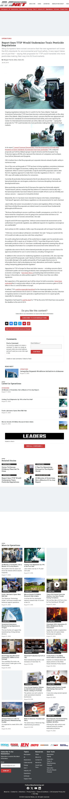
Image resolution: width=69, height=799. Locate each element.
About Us (6, 792)
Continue (36, 352)
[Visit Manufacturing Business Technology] (64, 745)
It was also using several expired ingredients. (57, 694)
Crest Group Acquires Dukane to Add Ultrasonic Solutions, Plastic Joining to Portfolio (34, 688)
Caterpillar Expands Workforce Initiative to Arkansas (41, 371)
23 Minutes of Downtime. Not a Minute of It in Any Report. (20, 390)
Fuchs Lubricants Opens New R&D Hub (14, 410)
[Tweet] (20, 323)
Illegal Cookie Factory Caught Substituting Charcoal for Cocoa (56, 688)
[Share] (11, 323)
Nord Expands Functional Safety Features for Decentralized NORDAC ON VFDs (57, 720)
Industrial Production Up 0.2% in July (34, 656)
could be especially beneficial (25, 289)
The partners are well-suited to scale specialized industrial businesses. (33, 695)
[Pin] (24, 323)
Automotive (51, 621)
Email (2, 762)
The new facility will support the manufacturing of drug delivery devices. (11, 632)
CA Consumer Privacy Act (57, 792)
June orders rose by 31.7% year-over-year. (34, 569)
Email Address (36, 343)
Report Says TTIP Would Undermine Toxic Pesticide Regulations (11, 480)
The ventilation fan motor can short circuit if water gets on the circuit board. (11, 663)
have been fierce (27, 273)
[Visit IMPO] (34, 745)
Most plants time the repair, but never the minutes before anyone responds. (12, 570)
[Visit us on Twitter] (32, 788)
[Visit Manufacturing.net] (54, 745)
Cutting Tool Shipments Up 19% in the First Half (17, 399)
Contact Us (14, 792)
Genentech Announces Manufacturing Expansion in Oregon (11, 625)
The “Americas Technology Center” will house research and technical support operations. (11, 600)
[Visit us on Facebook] (28, 788)
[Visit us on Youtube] (35, 788)
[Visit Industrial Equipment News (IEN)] (25, 745)
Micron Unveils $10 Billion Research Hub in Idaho (17, 422)
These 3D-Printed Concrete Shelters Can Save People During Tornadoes (56, 596)
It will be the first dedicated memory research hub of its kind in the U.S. (34, 600)
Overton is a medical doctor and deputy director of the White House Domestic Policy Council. (56, 661)
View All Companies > (34, 446)
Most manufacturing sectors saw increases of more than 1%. (34, 661)
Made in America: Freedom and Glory (34, 719)
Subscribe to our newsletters (34, 318)
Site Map (35, 794)
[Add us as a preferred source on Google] (28, 323)
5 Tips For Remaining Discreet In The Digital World (44, 469)
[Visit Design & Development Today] (5, 745)
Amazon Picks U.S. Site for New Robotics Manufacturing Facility (11, 720)
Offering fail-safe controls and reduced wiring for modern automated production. (56, 726)
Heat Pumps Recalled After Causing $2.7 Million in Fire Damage (11, 657)
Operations (6, 38)
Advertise (22, 792)
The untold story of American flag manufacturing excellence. (34, 724)
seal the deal (26, 300)
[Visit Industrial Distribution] (44, 745)
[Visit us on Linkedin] (39, 788)
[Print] (6, 323)
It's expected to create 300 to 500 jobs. (12, 725)
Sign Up (6, 771)
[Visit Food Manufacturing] (15, 745)
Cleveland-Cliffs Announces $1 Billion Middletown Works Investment (57, 625)
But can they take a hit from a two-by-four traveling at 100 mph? (57, 601)
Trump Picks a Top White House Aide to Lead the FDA (56, 656)
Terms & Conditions (42, 792)
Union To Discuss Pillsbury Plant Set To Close (10, 469)
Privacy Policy (31, 792)
